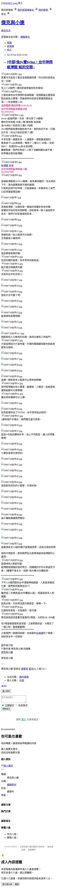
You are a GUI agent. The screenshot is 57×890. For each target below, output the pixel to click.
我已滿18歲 (7, 884)
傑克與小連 (13, 22)
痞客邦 (24, 669)
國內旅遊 (24, 677)
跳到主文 (6, 30)
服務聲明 (32, 850)
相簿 (9, 43)
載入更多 (6, 691)
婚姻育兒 (25, 37)
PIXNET (14, 847)
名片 (9, 49)
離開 (17, 884)
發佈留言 (6, 709)
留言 (31, 669)
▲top (3, 685)
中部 (21, 680)
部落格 (10, 46)
